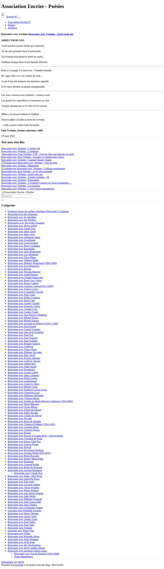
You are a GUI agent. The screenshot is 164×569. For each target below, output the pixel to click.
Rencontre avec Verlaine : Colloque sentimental (41, 168)
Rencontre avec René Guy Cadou (25, 280)
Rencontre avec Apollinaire (21, 240)
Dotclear (19, 565)
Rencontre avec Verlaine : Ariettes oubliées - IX (25, 177)
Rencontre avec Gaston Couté (23, 312)
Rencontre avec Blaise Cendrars (24, 297)
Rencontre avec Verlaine (20, 527)
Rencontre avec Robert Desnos (23, 320)
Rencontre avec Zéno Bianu (22, 257)
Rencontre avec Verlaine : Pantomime (20, 180)
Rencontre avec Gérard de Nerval (25, 415)
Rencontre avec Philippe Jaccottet (25, 352)
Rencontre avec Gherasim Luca (24, 392)
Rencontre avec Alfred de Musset (24, 410)
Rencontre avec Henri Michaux (23, 404)
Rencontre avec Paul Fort (20, 335)
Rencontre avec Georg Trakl (22, 516)
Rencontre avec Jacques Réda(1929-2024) (29, 453)
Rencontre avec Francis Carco (23, 289)
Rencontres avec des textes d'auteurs (26, 223)
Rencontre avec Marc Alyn (21, 234)
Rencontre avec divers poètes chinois (26, 548)
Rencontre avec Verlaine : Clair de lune (37, 162)
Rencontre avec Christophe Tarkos (25, 507)
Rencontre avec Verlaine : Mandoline (20, 165)
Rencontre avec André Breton (23, 274)
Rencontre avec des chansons (22, 214)
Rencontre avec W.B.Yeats (21, 542)
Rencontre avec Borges (19, 269)
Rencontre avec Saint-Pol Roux (24, 479)
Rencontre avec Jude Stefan (22, 496)
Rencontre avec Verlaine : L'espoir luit (20, 148)
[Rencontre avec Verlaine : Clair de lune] (9, 162)
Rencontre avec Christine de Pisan (25, 438)
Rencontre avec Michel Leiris (22, 387)
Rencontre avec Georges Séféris (24, 484)
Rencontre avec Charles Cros (22, 309)
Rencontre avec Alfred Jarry (22, 363)
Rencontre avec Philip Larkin (22, 378)
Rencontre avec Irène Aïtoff (22, 231)
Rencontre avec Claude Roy (28, 473)
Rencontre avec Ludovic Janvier (24, 361)
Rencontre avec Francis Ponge (23, 444)
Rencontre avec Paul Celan (21, 294)
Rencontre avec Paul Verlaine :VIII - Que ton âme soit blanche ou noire (38, 154)
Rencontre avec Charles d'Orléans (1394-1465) (31, 424)
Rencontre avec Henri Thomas (23, 513)
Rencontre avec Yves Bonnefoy (24, 266)
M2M (21, 562)
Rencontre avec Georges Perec (23, 427)
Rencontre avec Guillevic (20, 346)
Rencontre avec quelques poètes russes (27, 551)
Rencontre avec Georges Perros (24, 430)
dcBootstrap (7, 562)
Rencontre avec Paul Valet (21, 525)
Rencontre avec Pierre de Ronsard (25, 467)
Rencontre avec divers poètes (22, 225)
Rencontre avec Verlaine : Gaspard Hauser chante (26, 160)
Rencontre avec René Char (21, 300)
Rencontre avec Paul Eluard (22, 326)
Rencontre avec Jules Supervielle (24, 502)
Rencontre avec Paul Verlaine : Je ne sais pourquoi (26, 171)
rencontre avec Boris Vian (21, 530)
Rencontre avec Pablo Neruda (23, 412)
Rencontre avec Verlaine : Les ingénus (20, 185)
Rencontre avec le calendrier (22, 217)
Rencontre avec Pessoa (19, 433)
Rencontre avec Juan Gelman (22, 340)
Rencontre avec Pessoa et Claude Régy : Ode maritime (35, 435)
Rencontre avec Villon (19, 533)
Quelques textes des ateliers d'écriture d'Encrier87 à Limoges (38, 211)
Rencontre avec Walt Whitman (23, 539)
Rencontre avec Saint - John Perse (25, 476)
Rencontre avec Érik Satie (21, 481)
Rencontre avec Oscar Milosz (22, 407)
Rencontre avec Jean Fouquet (22, 338)
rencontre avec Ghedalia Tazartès (24, 510)
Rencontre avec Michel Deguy (23, 317)
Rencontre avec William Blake (23, 260)
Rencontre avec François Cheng (24, 306)
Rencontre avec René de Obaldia (24, 421)
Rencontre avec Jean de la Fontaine (25, 332)
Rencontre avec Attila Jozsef (22, 366)
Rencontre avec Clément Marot (23, 398)
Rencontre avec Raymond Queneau (26, 450)
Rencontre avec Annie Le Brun (23, 384)
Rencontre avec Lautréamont (22, 381)
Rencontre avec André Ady (21, 228)
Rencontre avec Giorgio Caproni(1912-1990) (30, 286)
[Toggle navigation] (19, 17)
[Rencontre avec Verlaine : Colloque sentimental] (8, 168)
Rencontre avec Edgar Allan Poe (24, 441)
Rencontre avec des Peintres (22, 220)
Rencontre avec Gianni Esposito (24, 329)
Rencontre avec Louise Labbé (23, 372)
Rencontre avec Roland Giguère (24, 343)
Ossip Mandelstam (23, 556)
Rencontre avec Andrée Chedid (23, 303)
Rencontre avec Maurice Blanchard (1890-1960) (32, 263)
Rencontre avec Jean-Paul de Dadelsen (27, 315)
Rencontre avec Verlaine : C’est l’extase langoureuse (27, 188)
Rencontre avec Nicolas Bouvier (24, 271)
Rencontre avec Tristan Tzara (22, 519)
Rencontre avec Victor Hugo (22, 349)
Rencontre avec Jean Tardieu (22, 504)
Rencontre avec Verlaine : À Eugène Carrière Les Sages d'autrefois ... (36, 183)
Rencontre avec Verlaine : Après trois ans (51, 34)
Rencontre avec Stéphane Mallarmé (26, 395)
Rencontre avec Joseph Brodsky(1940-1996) (36, 553)
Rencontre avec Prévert (19, 447)
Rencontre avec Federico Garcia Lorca (27, 389)
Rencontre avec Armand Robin (23, 464)
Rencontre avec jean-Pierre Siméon (25, 493)
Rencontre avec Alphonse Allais (24, 237)
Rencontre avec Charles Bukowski (25, 277)
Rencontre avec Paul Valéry (22, 522)
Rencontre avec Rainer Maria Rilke (25, 458)
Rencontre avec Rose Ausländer (24, 246)
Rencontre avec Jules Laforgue (23, 375)
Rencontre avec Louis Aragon (23, 243)
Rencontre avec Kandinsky (21, 369)
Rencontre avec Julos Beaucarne (24, 251)
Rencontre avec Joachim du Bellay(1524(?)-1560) (33, 323)
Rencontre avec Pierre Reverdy (23, 456)
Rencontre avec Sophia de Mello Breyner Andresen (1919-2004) (40, 401)
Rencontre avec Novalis (20, 418)
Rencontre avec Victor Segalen (23, 487)
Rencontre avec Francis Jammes (24, 358)
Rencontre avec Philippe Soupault (25, 499)
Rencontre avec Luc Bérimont (23, 254)
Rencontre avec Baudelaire (21, 248)
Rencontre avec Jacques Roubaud (25, 470)
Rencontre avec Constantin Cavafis (25, 292)
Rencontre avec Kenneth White (23, 536)
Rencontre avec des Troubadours (24, 545)
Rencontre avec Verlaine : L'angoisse (20, 151)
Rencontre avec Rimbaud (20, 461)
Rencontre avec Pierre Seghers (23, 490)
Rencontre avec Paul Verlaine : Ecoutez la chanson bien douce (32, 157)
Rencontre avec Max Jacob (21, 355)
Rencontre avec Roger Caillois (23, 283)
